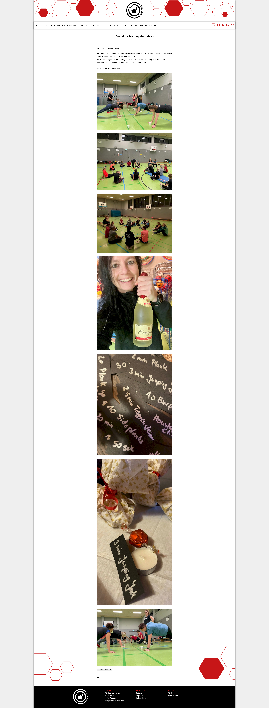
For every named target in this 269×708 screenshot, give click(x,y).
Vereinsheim (141, 25)
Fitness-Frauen (113, 48)
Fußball (71, 25)
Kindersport (97, 25)
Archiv (152, 25)
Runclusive (127, 25)
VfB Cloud (171, 693)
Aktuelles (41, 25)
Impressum (140, 695)
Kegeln (83, 25)
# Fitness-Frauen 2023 (104, 670)
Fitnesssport (113, 25)
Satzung (139, 693)
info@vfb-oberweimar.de (114, 700)
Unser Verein (57, 25)
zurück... (100, 677)
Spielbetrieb (173, 695)
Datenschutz (141, 698)
